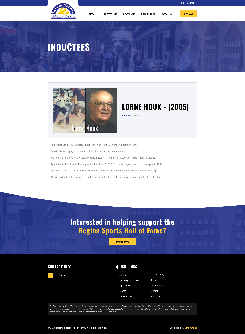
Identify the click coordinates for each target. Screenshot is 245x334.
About (92, 13)
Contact (188, 13)
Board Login (156, 296)
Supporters (110, 13)
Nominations (148, 13)
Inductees (166, 13)
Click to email (187, 3)
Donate (122, 290)
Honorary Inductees (129, 280)
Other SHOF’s (157, 275)
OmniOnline (191, 327)
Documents (129, 13)
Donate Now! (122, 241)
